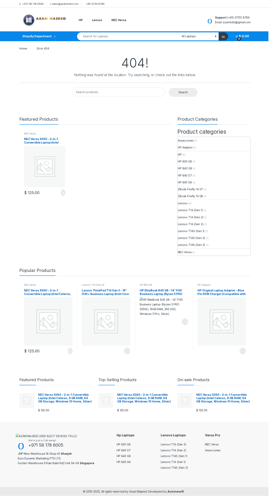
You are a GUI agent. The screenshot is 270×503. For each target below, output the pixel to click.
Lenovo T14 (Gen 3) (190, 224)
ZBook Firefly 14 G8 (190, 196)
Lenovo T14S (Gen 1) (191, 231)
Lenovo (97, 20)
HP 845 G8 (185, 182)
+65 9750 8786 (95, 3)
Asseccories (186, 140)
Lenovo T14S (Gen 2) (191, 238)
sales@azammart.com (65, 3)
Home (23, 48)
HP (81, 20)
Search (183, 92)
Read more (127, 351)
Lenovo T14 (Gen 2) (190, 217)
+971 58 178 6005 (33, 3)
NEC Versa (118, 20)
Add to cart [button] (62, 192)
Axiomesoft (175, 491)
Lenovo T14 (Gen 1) (190, 210)
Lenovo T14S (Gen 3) (191, 244)
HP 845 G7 (185, 175)
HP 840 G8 (185, 168)
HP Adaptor (185, 147)
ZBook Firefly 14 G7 (190, 189)
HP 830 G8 (185, 161)
